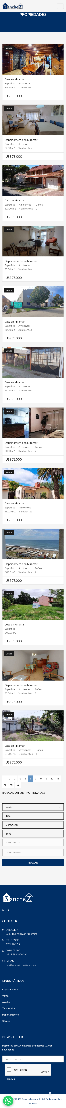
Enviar (10, 1079)
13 (11, 785)
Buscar (33, 862)
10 (52, 778)
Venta (5, 996)
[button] (33, 807)
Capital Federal (10, 989)
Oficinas (6, 1021)
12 (5, 785)
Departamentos (10, 1015)
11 (58, 778)
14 (17, 785)
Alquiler (6, 1002)
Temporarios (8, 1008)
